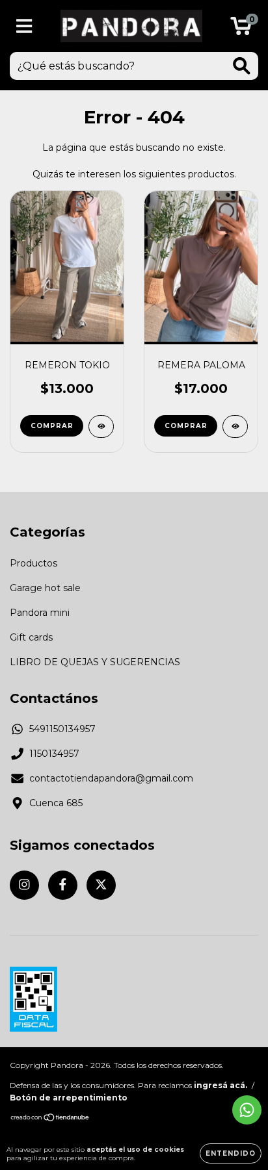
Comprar (52, 426)
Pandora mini (40, 612)
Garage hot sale (45, 588)
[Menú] (24, 26)
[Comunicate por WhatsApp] (246, 1110)
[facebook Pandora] (62, 885)
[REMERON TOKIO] (101, 426)
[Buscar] (241, 66)
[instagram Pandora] (24, 885)
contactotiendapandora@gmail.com (111, 778)
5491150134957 (62, 729)
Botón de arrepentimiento (68, 1097)
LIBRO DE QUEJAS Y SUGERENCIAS (95, 662)
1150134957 (54, 753)
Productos (33, 563)
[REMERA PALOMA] (235, 426)
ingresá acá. (220, 1085)
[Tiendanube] (50, 1119)
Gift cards (31, 637)
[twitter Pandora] (101, 885)
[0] (241, 29)
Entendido (231, 1153)
